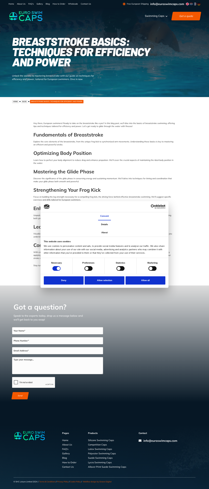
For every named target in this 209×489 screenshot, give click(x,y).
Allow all (145, 280)
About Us (21, 4)
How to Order (59, 4)
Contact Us (86, 4)
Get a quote (186, 16)
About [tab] (104, 232)
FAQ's (31, 4)
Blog (48, 4)
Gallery (40, 4)
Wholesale (73, 4)
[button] (156, 16)
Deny (63, 280)
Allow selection (104, 280)
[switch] (88, 268)
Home (11, 4)
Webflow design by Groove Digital (97, 481)
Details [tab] (104, 224)
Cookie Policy (75, 481)
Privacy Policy (63, 481)
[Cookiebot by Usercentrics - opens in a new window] (152, 207)
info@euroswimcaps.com (167, 4)
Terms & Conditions (47, 481)
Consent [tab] (104, 216)
